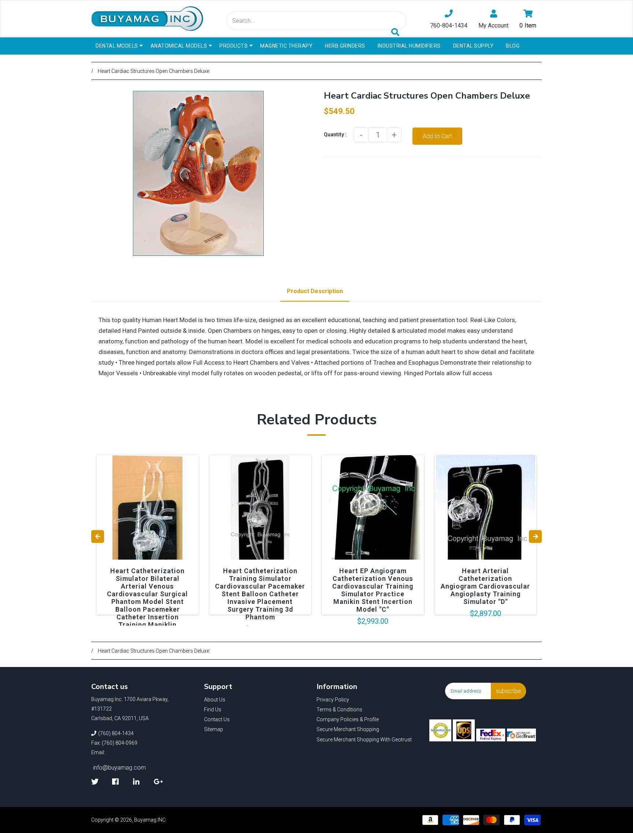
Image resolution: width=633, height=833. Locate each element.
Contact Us (217, 719)
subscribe (508, 691)
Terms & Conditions (339, 709)
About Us (214, 700)
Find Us (212, 709)
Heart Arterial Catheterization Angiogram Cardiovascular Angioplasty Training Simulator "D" (485, 586)
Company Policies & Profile (347, 719)
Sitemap (213, 729)
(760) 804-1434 (116, 733)
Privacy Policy (332, 700)
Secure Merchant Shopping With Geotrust (364, 739)
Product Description (315, 291)
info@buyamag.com (119, 767)
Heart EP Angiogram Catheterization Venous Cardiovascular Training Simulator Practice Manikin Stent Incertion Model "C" (372, 590)
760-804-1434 (448, 25)
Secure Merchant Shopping (347, 729)
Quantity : (335, 134)
